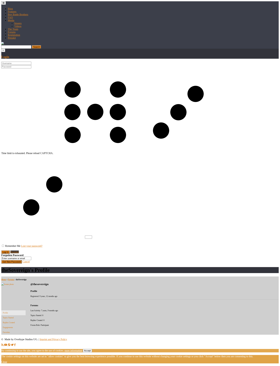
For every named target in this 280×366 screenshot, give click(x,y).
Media (11, 20)
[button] (2, 43)
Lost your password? (31, 246)
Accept (87, 350)
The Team (13, 29)
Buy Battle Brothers (18, 14)
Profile (5, 313)
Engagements (8, 327)
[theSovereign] (13, 284)
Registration (14, 35)
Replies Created (9, 322)
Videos (17, 26)
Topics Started (8, 318)
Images (18, 23)
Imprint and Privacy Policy (53, 339)
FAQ (10, 17)
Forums (12, 32)
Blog (10, 8)
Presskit (12, 37)
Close (4, 361)
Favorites (6, 332)
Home (3, 279)
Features (12, 11)
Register (14, 252)
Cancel (26, 261)
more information (73, 350)
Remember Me (12, 246)
